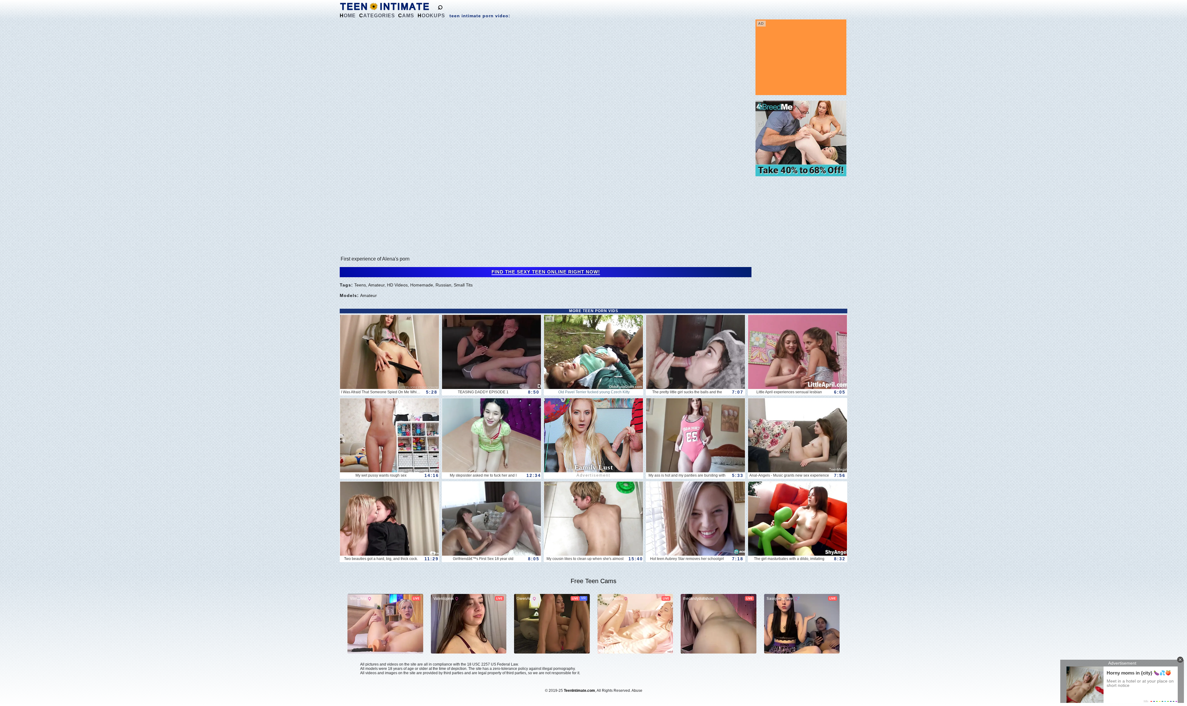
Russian (443, 284)
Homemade (421, 284)
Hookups (431, 15)
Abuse (637, 690)
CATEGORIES (377, 15)
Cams (406, 15)
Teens (360, 284)
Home (348, 15)
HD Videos (397, 284)
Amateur (376, 284)
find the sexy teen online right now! (545, 271)
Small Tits (463, 284)
